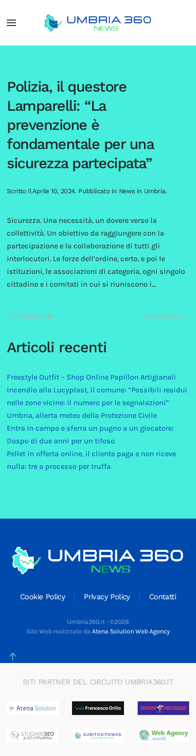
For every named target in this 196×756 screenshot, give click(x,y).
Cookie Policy (42, 596)
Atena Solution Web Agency (131, 631)
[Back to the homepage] (98, 23)
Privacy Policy (107, 596)
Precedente (33, 316)
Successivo (164, 316)
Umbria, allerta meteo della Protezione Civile (82, 415)
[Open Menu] (11, 23)
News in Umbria (142, 191)
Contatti (162, 596)
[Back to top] (13, 656)
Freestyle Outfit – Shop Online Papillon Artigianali (91, 377)
